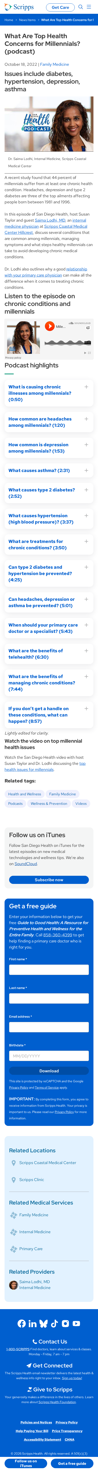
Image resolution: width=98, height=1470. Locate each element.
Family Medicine (54, 64)
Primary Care (31, 1248)
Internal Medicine (35, 1231)
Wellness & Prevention (49, 803)
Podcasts (15, 803)
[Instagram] (65, 1323)
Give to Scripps (52, 1389)
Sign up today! (72, 1378)
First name (18, 959)
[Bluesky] (43, 1323)
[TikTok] (54, 1323)
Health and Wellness (24, 794)
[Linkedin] (32, 1323)
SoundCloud (26, 863)
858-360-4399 (57, 934)
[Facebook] (21, 1323)
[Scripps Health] (19, 7)
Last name (18, 988)
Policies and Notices (36, 1422)
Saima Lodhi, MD (50, 220)
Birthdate (17, 1045)
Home (9, 20)
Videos (81, 803)
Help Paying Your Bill (32, 1431)
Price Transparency (67, 1431)
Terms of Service (47, 1087)
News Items (27, 20)
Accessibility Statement (42, 1439)
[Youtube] (76, 1323)
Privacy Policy (18, 1087)
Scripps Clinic (31, 1179)
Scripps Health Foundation (57, 1402)
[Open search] (80, 7)
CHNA (69, 1439)
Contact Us (53, 1341)
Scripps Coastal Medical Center (47, 1162)
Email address (20, 1016)
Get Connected (52, 1365)
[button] (26, 1463)
